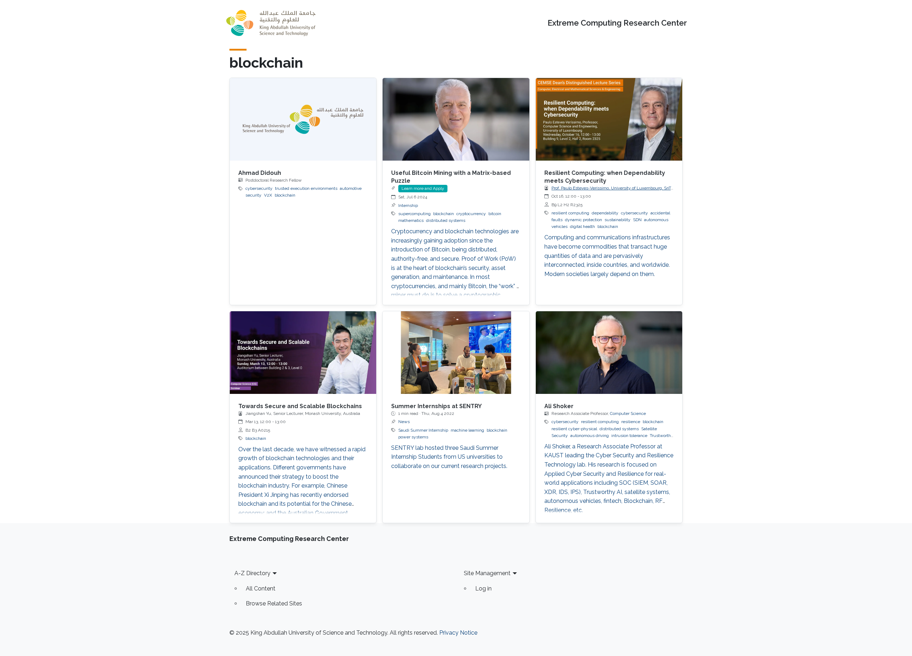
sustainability (618, 219)
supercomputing (414, 213)
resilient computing (570, 212)
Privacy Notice (458, 632)
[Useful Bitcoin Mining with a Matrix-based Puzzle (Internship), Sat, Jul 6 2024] (456, 119)
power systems (413, 436)
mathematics (411, 220)
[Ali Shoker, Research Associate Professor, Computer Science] (609, 352)
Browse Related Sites (274, 603)
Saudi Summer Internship (423, 430)
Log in (483, 588)
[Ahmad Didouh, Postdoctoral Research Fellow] (303, 119)
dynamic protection (583, 219)
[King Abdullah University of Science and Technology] (270, 23)
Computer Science (628, 413)
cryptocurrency (471, 213)
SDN (637, 219)
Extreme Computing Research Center (617, 23)
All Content (260, 588)
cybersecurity (259, 188)
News (404, 421)
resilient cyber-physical (574, 428)
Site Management (487, 573)
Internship (408, 205)
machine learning (467, 430)
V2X (268, 195)
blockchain (285, 195)
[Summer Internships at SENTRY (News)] (456, 352)
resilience (630, 421)
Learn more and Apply (422, 188)
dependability (605, 212)
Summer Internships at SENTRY (436, 406)
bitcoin (494, 213)
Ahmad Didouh (259, 173)
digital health (582, 226)
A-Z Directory (252, 573)
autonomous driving (589, 435)
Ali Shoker (559, 406)
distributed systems (445, 220)
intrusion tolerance (629, 435)
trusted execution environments (306, 188)
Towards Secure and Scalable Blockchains (300, 406)
